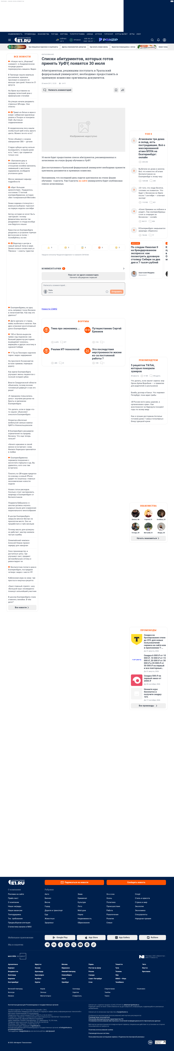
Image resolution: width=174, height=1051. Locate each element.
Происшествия (113, 906)
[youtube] (80, 944)
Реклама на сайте (16, 894)
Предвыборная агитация (19, 923)
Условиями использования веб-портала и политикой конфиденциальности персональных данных (124, 1021)
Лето (80, 906)
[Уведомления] (158, 40)
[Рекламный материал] (108, 40)
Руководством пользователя (99, 1017)
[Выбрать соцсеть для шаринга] (122, 90)
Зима (80, 894)
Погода (54, 34)
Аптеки (98, 34)
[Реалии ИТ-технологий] (47, 356)
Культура (82, 902)
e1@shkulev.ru (35, 1026)
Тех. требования (15, 918)
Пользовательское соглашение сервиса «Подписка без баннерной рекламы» (117, 1037)
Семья (109, 923)
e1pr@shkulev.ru (122, 1012)
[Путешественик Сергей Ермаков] (88, 335)
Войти (51, 292)
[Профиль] (164, 40)
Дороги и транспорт (54, 910)
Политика (110, 902)
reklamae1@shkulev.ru (131, 1005)
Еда (46, 914)
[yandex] (87, 944)
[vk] (53, 944)
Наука (80, 914)
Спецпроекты (141, 914)
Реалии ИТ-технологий (65, 349)
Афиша (90, 34)
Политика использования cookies (101, 1030)
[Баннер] (17, 47)
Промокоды (30, 34)
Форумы (64, 34)
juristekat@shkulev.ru (15, 1029)
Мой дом (82, 910)
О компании (13, 902)
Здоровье (49, 923)
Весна (47, 902)
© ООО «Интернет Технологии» (20, 1042)
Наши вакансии (15, 910)
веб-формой (50, 1031)
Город (47, 906)
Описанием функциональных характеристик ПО (106, 1019)
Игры (132, 34)
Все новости (22, 56)
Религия (110, 918)
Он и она (110, 894)
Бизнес (48, 898)
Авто (47, 894)
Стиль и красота (142, 898)
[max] (67, 944)
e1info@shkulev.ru (65, 1027)
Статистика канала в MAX (19, 927)
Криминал (82, 898)
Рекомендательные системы (99, 1033)
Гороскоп (108, 34)
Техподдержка (14, 914)
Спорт (137, 894)
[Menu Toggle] (9, 40)
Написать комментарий (59, 90)
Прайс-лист (13, 898)
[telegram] (47, 944)
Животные (50, 918)
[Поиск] (152, 40)
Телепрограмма (77, 34)
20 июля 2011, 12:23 (49, 83)
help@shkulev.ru (24, 1031)
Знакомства (43, 34)
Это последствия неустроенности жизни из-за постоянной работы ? (107, 354)
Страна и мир (141, 902)
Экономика (140, 910)
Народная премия (143, 918)
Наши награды (14, 906)
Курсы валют (121, 34)
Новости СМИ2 (49, 309)
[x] (73, 944)
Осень (109, 898)
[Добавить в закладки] (116, 90)
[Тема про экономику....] (47, 335)
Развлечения (112, 914)
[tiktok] (93, 944)
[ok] (60, 944)
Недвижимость (15, 34)
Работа (109, 910)
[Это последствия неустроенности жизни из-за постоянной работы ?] (88, 356)
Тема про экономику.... (65, 328)
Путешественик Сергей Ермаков (106, 330)
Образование (84, 923)
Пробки (76, 40)
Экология (139, 906)
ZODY (139, 34)
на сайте (83, 180)
